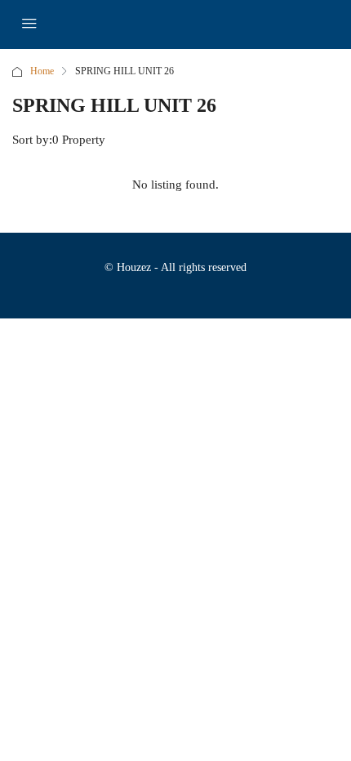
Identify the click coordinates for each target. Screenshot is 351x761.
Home (42, 71)
